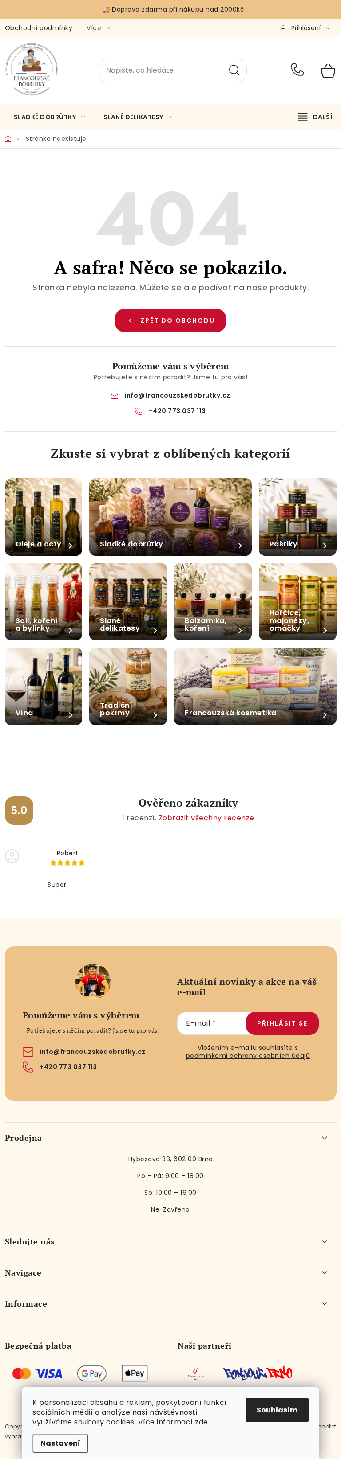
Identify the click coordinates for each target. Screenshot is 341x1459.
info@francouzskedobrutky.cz (177, 395)
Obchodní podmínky (39, 27)
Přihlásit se (282, 1023)
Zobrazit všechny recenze (206, 818)
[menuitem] (49, 117)
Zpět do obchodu (177, 320)
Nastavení (60, 1443)
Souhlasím (277, 1410)
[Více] (315, 117)
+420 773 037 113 (299, 70)
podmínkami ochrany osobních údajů (248, 1055)
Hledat (234, 70)
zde (201, 1422)
